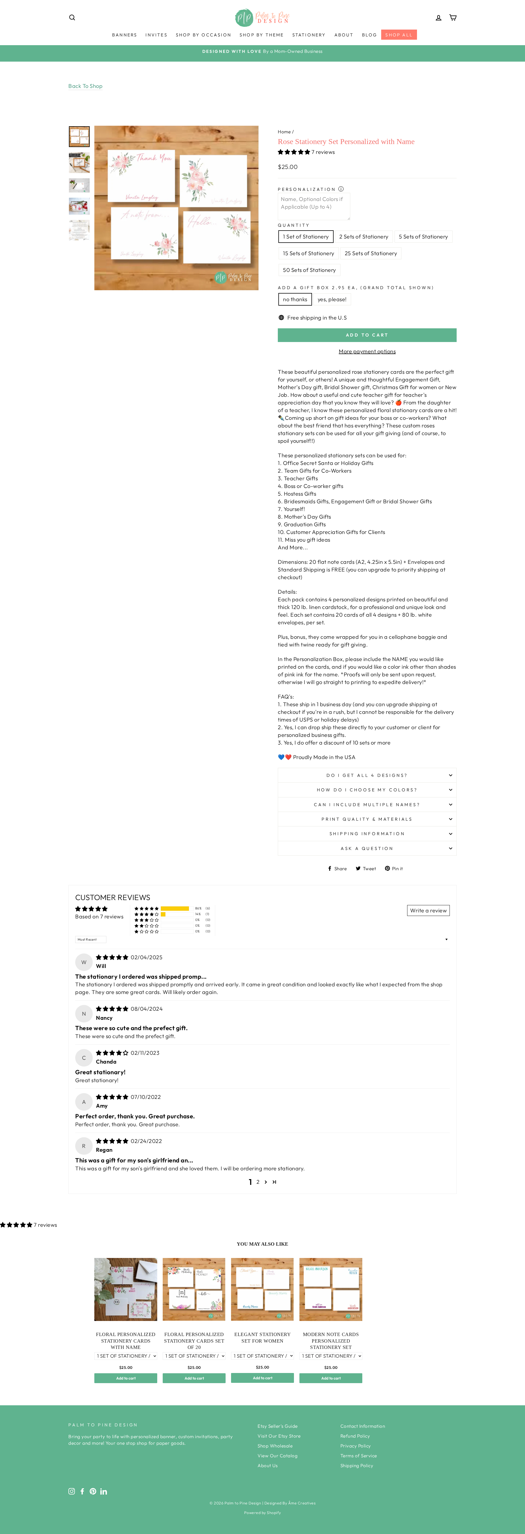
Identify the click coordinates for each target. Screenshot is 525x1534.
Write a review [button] (428, 910)
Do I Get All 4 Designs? (367, 775)
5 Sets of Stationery (423, 236)
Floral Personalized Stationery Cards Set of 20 (194, 1341)
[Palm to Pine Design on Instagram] (71, 1491)
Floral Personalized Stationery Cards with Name (126, 1341)
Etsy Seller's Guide (278, 1426)
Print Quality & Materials (367, 819)
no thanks (295, 299)
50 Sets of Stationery (309, 269)
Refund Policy (355, 1436)
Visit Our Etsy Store (279, 1436)
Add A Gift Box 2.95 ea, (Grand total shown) (356, 287)
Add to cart (126, 1378)
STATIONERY (309, 35)
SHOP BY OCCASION (203, 35)
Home (284, 131)
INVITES (156, 35)
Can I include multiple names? (367, 804)
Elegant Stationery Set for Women (262, 1337)
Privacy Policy (355, 1446)
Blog (369, 35)
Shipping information (367, 833)
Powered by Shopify (262, 1512)
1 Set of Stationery (306, 236)
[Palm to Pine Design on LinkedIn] (103, 1491)
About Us (268, 1465)
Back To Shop (85, 85)
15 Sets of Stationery (308, 253)
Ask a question (367, 848)
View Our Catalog (278, 1455)
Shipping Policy (357, 1465)
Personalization (307, 189)
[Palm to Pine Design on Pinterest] (93, 1491)
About (344, 35)
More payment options (367, 351)
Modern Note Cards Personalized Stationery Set (331, 1341)
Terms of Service (358, 1455)
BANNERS (124, 35)
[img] (113, 957)
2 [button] (258, 1181)
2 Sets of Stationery (364, 236)
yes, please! (332, 299)
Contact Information (362, 1426)
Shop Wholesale (275, 1446)
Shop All (399, 35)
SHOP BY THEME (262, 35)
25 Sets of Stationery (371, 253)
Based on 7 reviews (99, 916)
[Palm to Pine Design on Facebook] (82, 1491)
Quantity (294, 225)
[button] (294, 151)
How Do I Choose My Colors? (367, 789)
